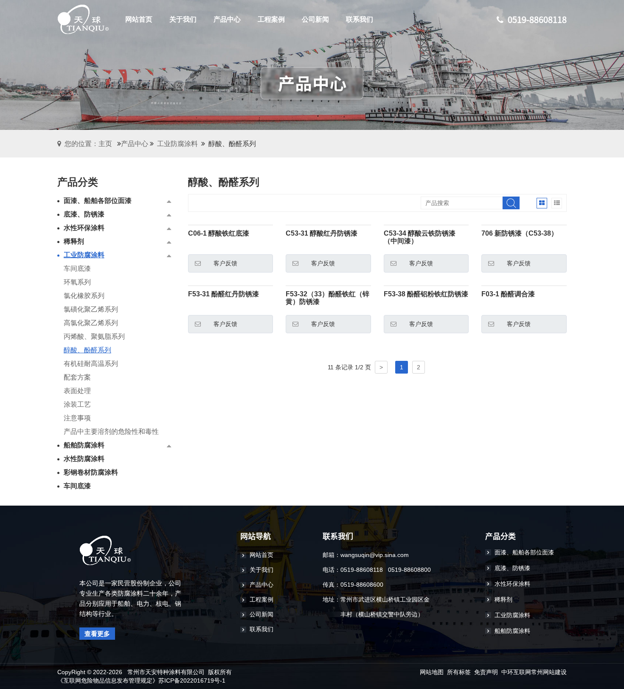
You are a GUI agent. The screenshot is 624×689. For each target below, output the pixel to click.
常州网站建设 (549, 672)
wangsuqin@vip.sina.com (374, 554)
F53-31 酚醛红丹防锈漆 (223, 294)
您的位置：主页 (88, 143)
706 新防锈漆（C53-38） (519, 233)
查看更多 (97, 633)
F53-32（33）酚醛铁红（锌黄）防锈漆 (327, 297)
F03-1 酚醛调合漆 (508, 294)
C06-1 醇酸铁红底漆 (218, 233)
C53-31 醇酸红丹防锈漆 (321, 233)
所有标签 (459, 672)
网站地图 (432, 672)
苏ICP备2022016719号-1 (191, 680)
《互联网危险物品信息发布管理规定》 (107, 680)
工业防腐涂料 (177, 143)
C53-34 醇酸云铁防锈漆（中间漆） (419, 237)
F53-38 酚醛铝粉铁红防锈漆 (426, 294)
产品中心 (134, 143)
